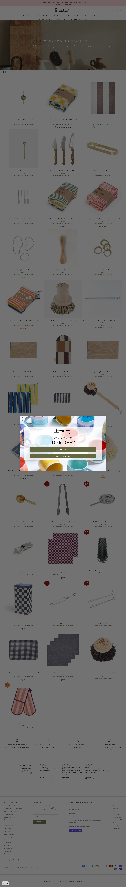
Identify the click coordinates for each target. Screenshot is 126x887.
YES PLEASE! (63, 449)
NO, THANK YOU (63, 456)
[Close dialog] (22, 418)
